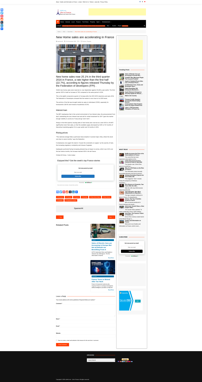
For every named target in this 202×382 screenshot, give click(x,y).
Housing (85, 197)
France (77, 197)
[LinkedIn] (1, 25)
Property (92, 22)
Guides (114, 25)
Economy (60, 197)
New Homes (107, 197)
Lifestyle (81, 25)
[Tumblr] (1, 22)
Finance (78, 22)
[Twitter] (1, 13)
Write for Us (86, 2)
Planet (123, 25)
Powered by (81, 182)
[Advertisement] (117, 11)
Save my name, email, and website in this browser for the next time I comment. (78, 340)
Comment (59, 303)
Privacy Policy (104, 2)
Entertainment (106, 22)
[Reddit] (1, 19)
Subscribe (78, 176)
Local (73, 22)
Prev (60, 217)
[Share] (1, 28)
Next (110, 217)
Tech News (85, 22)
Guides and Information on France (68, 2)
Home (62, 22)
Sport (97, 22)
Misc (108, 25)
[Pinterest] (1, 16)
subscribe (97, 2)
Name (58, 319)
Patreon (92, 2)
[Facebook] (1, 9)
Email (58, 326)
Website (58, 333)
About (57, 2)
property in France (71, 200)
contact (80, 2)
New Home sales (95, 197)
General (67, 22)
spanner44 (60, 41)
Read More (111, 257)
